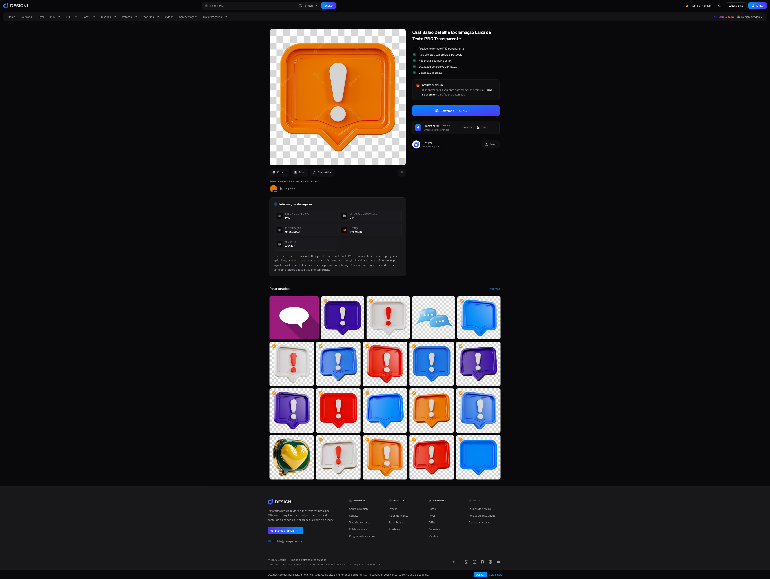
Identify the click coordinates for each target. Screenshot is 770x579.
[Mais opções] (495, 110)
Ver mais (495, 289)
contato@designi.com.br (287, 541)
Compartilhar (324, 172)
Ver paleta (289, 188)
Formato (309, 6)
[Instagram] (474, 562)
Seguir (493, 144)
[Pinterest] (490, 562)
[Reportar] (402, 173)
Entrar (760, 5)
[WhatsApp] (466, 562)
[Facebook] (482, 562)
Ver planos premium (282, 530)
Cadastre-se (735, 5)
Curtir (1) (282, 172)
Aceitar (480, 574)
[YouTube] (498, 562)
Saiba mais (495, 575)
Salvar (302, 172)
